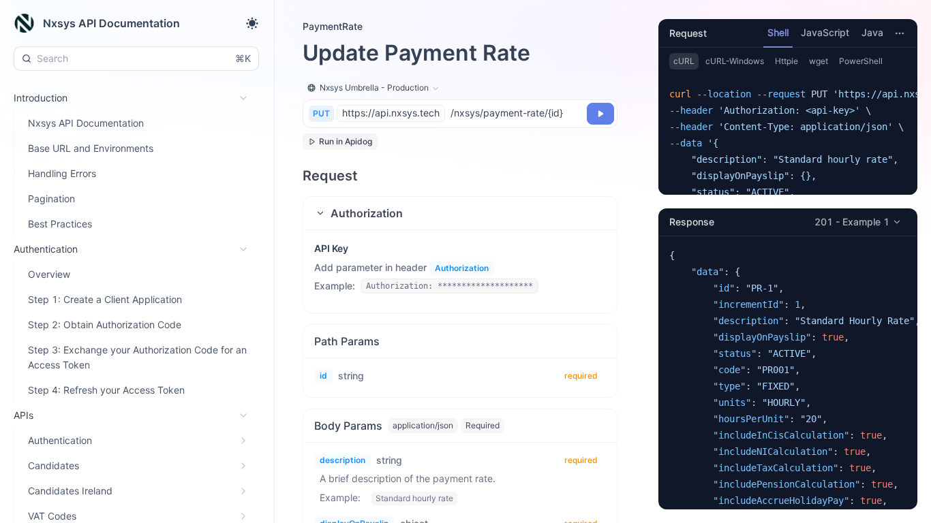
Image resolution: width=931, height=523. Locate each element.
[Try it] (600, 114)
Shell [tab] (778, 32)
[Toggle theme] (252, 23)
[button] (460, 213)
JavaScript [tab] (825, 32)
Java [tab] (872, 32)
